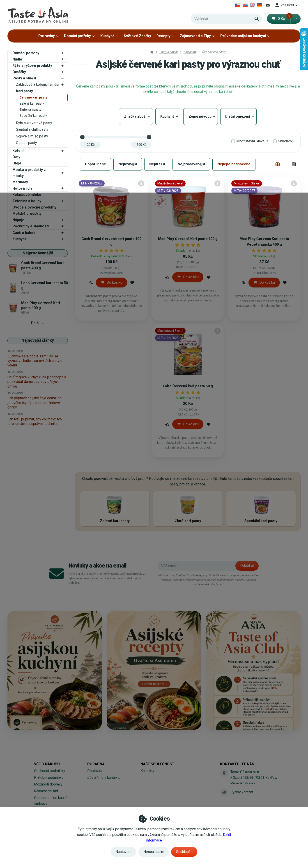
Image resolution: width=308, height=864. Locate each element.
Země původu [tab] (200, 116)
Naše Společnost (157, 764)
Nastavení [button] (123, 852)
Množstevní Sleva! (252, 141)
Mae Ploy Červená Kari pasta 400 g (188, 239)
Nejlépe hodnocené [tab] (234, 164)
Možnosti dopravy (48, 784)
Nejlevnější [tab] (127, 164)
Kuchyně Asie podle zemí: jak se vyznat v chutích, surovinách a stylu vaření (34, 360)
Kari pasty (24, 91)
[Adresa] (224, 773)
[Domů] (37, 14)
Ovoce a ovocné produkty (34, 207)
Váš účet (287, 5)
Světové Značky (137, 36)
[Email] (267, 5)
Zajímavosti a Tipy (195, 36)
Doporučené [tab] (95, 164)
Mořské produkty (26, 213)
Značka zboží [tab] (136, 116)
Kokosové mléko (26, 195)
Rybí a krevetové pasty (34, 123)
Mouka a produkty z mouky (29, 173)
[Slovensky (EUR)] (245, 5)
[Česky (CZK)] (237, 5)
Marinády (20, 182)
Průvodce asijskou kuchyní (243, 36)
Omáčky (19, 72)
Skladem (287, 141)
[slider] (82, 137)
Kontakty (147, 771)
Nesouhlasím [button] (153, 852)
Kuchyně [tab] (168, 116)
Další (35, 323)
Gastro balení (23, 233)
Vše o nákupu (47, 764)
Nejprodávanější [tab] (191, 164)
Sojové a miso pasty (32, 136)
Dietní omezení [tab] (238, 116)
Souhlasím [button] (184, 852)
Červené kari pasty (33, 97)
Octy (16, 157)
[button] (295, 19)
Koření (17, 150)
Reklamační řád (46, 791)
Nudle (17, 59)
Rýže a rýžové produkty (32, 65)
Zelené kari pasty (32, 103)
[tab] (278, 164)
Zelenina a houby (26, 201)
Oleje (16, 163)
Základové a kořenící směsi (37, 84)
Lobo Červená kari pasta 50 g (188, 386)
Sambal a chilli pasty (32, 129)
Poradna (96, 764)
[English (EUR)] (252, 5)
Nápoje (18, 220)
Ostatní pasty (26, 143)
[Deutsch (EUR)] (260, 5)
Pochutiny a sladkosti (30, 226)
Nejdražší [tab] (157, 164)
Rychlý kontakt (241, 792)
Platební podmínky (48, 777)
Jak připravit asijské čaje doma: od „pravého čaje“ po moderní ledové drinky (34, 402)
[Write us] (224, 792)
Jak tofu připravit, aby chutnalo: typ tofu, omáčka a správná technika (34, 421)
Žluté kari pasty (30, 109)
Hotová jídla (22, 188)
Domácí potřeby (77, 36)
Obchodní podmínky (49, 771)
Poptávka (94, 771)
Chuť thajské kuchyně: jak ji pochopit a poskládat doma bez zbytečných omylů (36, 381)
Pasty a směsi (24, 78)
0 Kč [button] (284, 18)
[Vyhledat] (256, 19)
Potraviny (46, 36)
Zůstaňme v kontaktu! (104, 777)
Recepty (163, 36)
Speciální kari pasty (33, 115)
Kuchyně (107, 36)
